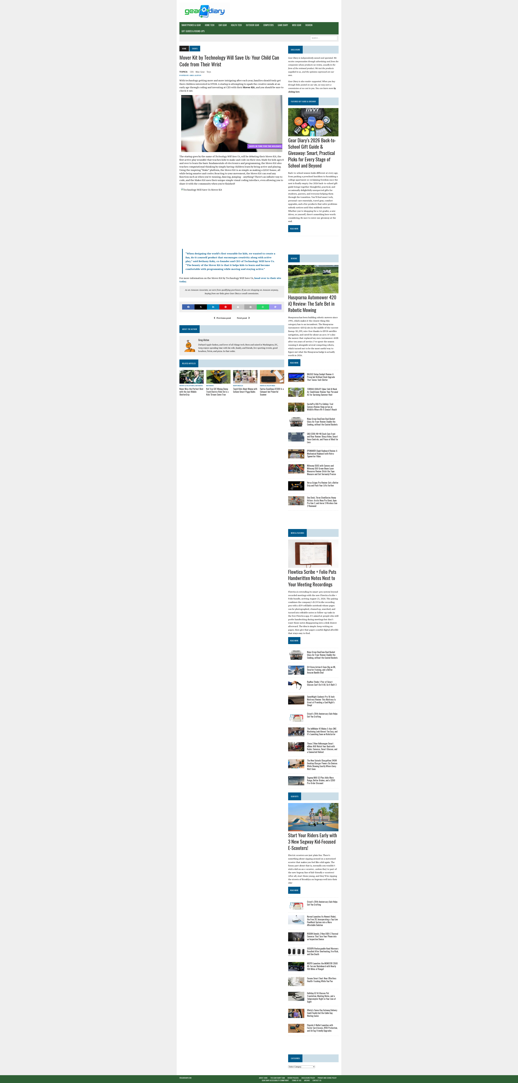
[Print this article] (250, 307)
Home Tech (209, 25)
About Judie (263, 1078)
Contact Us (317, 1080)
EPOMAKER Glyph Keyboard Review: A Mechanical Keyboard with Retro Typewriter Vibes (322, 453)
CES (192, 71)
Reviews (199, 386)
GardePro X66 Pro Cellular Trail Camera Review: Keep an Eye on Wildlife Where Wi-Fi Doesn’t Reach (322, 406)
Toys (209, 71)
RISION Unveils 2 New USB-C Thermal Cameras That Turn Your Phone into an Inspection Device (322, 936)
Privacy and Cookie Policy (327, 1078)
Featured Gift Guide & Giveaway (303, 101)
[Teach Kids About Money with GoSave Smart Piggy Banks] (245, 381)
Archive (307, 1080)
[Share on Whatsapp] (263, 307)
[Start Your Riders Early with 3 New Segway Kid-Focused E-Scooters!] (313, 829)
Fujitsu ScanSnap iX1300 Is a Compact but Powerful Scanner (272, 391)
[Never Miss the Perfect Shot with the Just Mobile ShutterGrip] (191, 381)
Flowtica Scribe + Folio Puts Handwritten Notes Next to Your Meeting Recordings (312, 578)
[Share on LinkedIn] (213, 307)
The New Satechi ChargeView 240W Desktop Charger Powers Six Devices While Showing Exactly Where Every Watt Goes (322, 764)
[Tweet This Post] (201, 307)
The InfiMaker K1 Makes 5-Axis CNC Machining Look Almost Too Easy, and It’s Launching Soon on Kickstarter (322, 731)
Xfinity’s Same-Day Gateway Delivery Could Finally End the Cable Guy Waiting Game (322, 1013)
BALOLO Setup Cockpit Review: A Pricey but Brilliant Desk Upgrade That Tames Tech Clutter (321, 377)
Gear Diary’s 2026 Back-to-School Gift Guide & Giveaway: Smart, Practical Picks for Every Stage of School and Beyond (312, 153)
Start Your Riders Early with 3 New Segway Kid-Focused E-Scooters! (312, 841)
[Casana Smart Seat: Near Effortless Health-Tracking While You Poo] (296, 984)
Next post (242, 317)
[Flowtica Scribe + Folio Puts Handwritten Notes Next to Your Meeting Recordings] (313, 565)
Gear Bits (294, 796)
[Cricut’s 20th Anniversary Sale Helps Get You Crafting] (296, 719)
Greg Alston (195, 75)
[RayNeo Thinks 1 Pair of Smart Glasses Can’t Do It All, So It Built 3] (296, 687)
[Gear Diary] (204, 11)
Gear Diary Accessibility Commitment (275, 1080)
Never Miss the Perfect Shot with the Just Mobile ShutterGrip (191, 391)
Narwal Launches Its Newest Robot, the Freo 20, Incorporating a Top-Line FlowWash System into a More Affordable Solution (322, 921)
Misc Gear (296, 25)
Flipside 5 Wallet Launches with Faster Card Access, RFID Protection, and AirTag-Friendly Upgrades (322, 1028)
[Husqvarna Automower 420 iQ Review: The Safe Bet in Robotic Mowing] (313, 291)
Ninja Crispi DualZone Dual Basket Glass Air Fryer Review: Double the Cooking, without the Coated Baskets (322, 421)
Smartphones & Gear (191, 25)
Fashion (308, 25)
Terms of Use (296, 1080)
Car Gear (223, 25)
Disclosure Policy (308, 1078)
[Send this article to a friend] (238, 307)
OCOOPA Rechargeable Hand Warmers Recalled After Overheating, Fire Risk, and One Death (322, 951)
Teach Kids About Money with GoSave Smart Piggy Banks (245, 390)
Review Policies (293, 1078)
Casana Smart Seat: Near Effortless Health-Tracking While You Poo (321, 980)
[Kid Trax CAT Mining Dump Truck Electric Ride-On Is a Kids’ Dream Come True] (218, 381)
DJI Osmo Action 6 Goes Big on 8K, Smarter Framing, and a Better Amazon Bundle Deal (321, 669)
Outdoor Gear (252, 25)
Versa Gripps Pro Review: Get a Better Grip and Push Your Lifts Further (322, 484)
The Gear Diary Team (277, 1078)
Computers (268, 25)
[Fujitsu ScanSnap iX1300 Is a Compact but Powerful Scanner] (272, 381)
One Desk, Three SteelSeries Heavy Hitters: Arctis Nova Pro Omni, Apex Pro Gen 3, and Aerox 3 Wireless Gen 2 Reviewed (322, 502)
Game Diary (283, 25)
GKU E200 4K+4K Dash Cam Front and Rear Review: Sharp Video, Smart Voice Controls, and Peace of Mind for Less (322, 438)
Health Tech (236, 25)
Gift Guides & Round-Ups (193, 31)
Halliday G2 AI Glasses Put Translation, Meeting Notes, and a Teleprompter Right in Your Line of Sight (321, 997)
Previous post (224, 317)
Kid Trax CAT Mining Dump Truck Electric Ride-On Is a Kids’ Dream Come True (217, 391)
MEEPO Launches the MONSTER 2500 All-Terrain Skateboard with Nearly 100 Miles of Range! (322, 966)
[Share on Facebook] (188, 307)
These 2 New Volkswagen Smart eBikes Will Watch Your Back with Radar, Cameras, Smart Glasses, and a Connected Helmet (322, 747)
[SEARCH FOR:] (323, 37)
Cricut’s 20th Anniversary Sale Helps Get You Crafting (322, 715)
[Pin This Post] (225, 307)
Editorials (238, 386)
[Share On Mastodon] (275, 307)
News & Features (187, 386)
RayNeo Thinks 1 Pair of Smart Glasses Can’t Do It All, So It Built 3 (321, 683)
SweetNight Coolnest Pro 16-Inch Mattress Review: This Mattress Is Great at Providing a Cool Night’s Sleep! (321, 701)
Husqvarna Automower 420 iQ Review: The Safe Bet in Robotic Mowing (312, 303)
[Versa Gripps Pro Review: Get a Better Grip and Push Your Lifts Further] (296, 488)
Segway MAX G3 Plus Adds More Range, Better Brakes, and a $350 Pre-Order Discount (321, 780)
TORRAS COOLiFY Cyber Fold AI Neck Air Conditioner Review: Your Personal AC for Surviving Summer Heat (322, 391)
